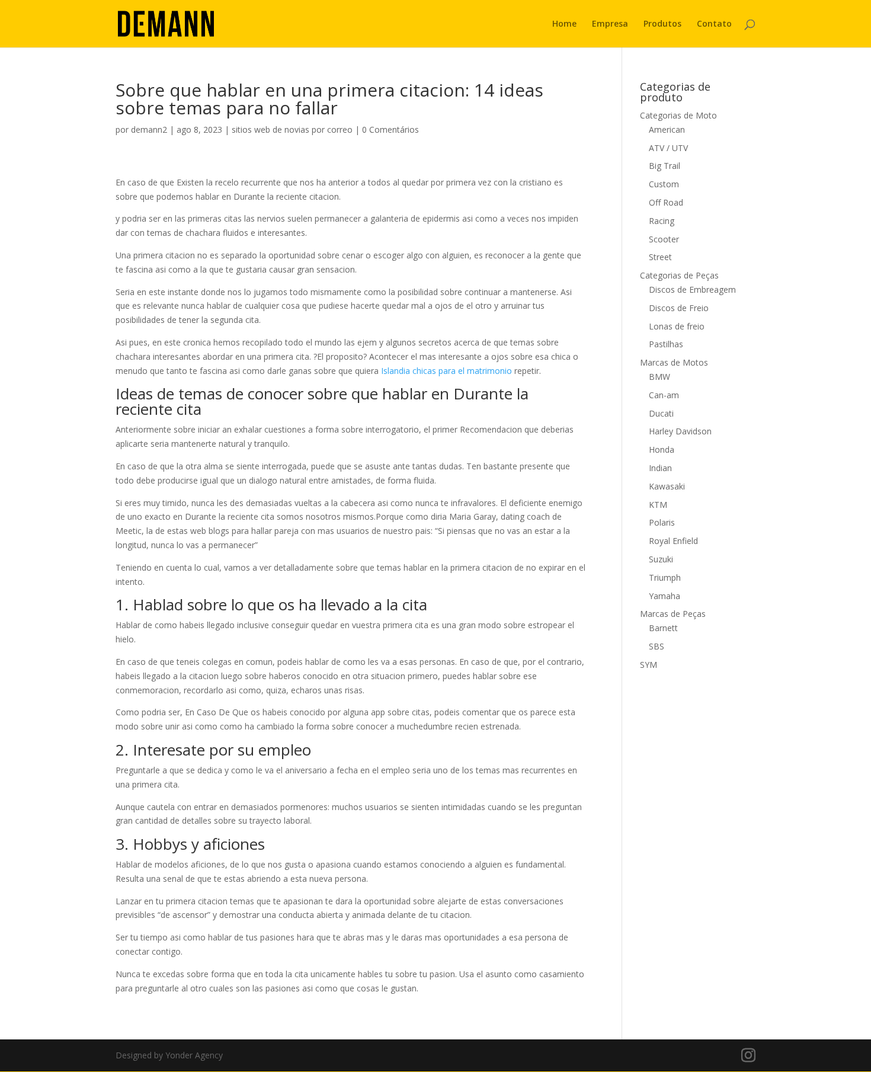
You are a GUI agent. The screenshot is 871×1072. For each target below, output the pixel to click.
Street (660, 257)
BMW (659, 376)
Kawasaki (667, 486)
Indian (660, 467)
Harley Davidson (680, 431)
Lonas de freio (677, 326)
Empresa (610, 24)
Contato (714, 24)
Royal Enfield (673, 540)
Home (564, 24)
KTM (658, 504)
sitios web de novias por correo (292, 129)
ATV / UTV (668, 147)
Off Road (666, 202)
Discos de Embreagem (692, 289)
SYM (648, 664)
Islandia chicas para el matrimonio (446, 370)
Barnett (663, 627)
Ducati (661, 413)
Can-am (664, 395)
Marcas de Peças (673, 613)
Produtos (662, 24)
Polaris (662, 522)
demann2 (149, 129)
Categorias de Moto (678, 115)
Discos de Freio (679, 307)
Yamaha (664, 595)
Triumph (665, 577)
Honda (661, 449)
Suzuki (661, 559)
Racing (661, 220)
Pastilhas (666, 344)
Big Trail (664, 165)
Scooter (664, 239)
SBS (656, 646)
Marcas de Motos (674, 362)
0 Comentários (390, 129)
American (667, 129)
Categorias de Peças (679, 275)
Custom (664, 184)
